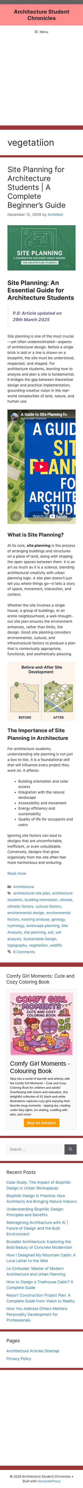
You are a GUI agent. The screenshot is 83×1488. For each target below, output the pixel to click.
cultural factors (48, 906)
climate (66, 900)
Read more (16, 873)
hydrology (15, 926)
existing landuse (35, 919)
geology (58, 919)
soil (50, 932)
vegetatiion (38, 945)
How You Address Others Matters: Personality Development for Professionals (37, 1314)
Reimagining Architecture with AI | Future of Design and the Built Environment (37, 1228)
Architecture (23, 887)
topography (17, 945)
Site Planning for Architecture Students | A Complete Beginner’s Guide (36, 187)
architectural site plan (31, 893)
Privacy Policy (18, 1358)
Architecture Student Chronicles (41, 15)
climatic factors (20, 906)
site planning (35, 932)
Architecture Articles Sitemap (32, 1351)
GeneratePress (49, 1481)
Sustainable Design (39, 939)
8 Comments (24, 952)
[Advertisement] (41, 81)
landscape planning (42, 926)
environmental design (25, 913)
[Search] (70, 1149)
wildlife (56, 945)
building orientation (41, 900)
